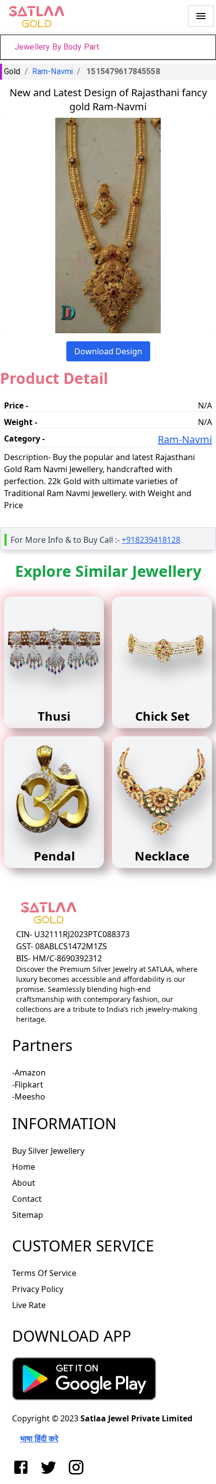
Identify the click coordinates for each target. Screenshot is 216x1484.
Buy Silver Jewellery (48, 1150)
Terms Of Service (44, 1273)
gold (12, 71)
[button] (108, 47)
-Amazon (29, 1072)
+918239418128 (151, 539)
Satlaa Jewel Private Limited (136, 1418)
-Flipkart (27, 1084)
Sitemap (27, 1214)
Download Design (108, 351)
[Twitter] (50, 1467)
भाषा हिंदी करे (39, 1438)
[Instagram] (78, 1467)
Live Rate (29, 1305)
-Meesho (28, 1096)
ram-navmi (52, 71)
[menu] (201, 16)
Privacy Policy (37, 1289)
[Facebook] (23, 1467)
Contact (27, 1198)
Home (23, 1166)
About (23, 1182)
